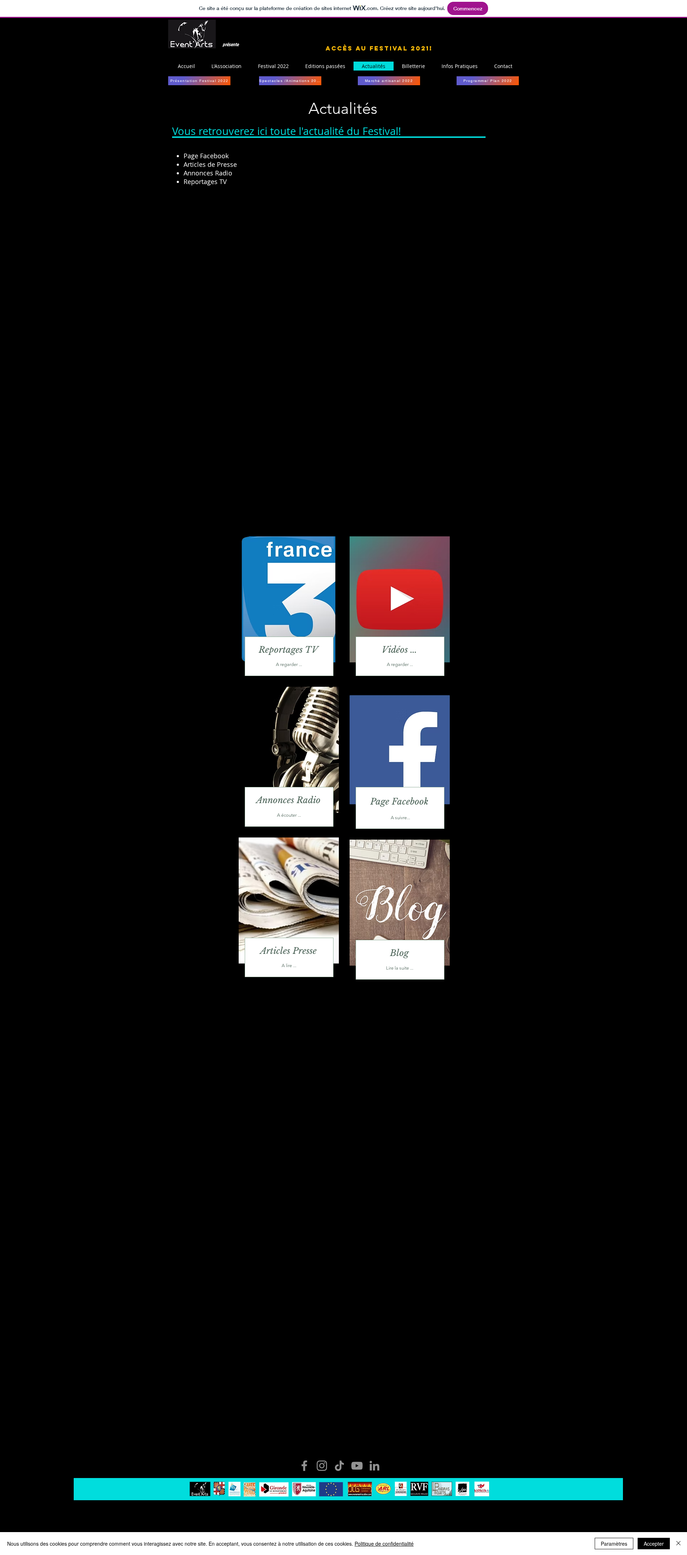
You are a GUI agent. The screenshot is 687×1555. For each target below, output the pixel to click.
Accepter (654, 1543)
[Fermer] (678, 1543)
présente (231, 44)
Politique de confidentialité (384, 1543)
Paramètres (614, 1543)
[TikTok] (339, 1466)
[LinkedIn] (374, 1466)
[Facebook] (304, 1466)
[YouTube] (357, 1466)
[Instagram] (322, 1466)
